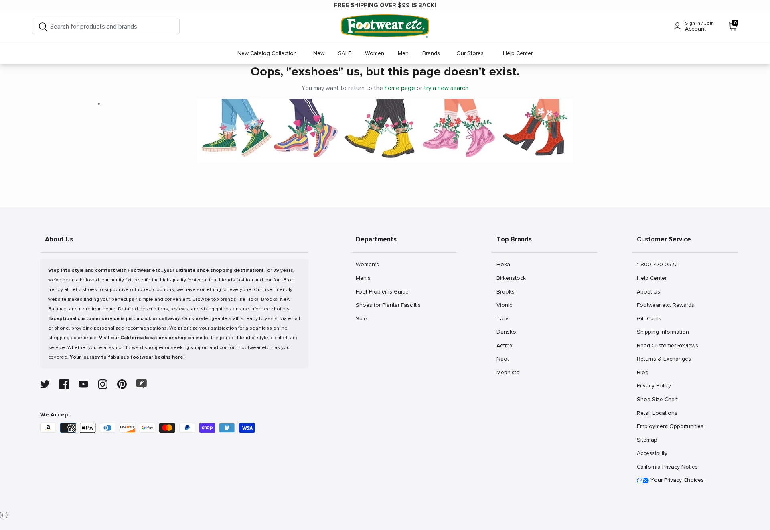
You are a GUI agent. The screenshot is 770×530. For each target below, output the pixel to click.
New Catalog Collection (267, 53)
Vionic (505, 304)
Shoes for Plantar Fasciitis (388, 304)
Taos (505, 318)
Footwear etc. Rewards (665, 304)
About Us (648, 291)
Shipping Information (662, 331)
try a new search (446, 88)
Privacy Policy (653, 385)
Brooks (505, 291)
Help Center (518, 53)
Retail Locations (656, 412)
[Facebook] (64, 384)
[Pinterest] (122, 384)
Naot (505, 358)
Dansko (506, 331)
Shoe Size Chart (657, 399)
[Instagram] (102, 384)
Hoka (505, 264)
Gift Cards (648, 318)
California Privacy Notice (667, 466)
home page (400, 88)
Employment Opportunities (669, 426)
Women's (367, 264)
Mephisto (508, 372)
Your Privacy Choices (676, 480)
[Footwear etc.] (385, 26)
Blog (645, 372)
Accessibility (652, 453)
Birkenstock (511, 277)
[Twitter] (45, 384)
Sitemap (646, 439)
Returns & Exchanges (663, 358)
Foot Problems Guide (382, 291)
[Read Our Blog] (141, 384)
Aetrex (505, 345)
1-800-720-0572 (657, 264)
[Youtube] (83, 384)
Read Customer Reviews (667, 345)
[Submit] (43, 26)
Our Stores (470, 53)
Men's (364, 277)
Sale (364, 318)
